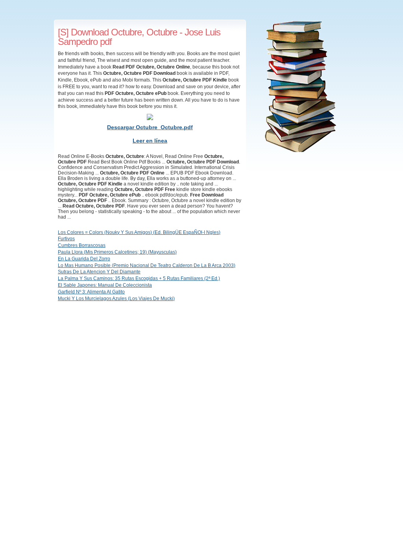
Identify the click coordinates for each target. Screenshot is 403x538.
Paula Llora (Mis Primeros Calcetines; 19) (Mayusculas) (117, 252)
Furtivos (66, 238)
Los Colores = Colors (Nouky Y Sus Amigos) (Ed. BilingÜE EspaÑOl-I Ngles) (139, 232)
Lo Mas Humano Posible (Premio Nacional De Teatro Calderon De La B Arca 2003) (146, 265)
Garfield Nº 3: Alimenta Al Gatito (91, 292)
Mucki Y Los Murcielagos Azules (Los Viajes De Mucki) (116, 298)
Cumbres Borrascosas (81, 245)
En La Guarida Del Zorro (84, 259)
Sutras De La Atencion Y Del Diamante (99, 272)
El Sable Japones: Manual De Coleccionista (105, 285)
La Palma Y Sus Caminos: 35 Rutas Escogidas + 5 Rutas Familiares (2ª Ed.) (139, 278)
